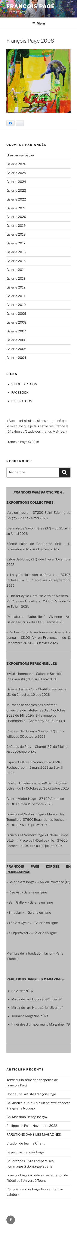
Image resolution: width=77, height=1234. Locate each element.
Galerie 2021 (15, 208)
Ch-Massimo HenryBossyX (26, 1117)
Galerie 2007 (16, 331)
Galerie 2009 (16, 314)
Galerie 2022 (16, 199)
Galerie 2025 (16, 173)
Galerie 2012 (15, 287)
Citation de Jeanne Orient (25, 1143)
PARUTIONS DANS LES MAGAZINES (33, 1135)
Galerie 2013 (16, 279)
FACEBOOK (20, 393)
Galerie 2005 (16, 349)
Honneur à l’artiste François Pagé (31, 1094)
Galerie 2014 (16, 270)
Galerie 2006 (16, 340)
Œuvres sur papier (20, 155)
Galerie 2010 (16, 305)
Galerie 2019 (16, 226)
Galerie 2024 (16, 182)
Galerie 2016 (16, 252)
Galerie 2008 (16, 322)
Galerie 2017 (15, 243)
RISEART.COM (22, 401)
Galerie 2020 (16, 217)
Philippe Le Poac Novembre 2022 (31, 1126)
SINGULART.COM (24, 384)
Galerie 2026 (16, 164)
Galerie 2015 (16, 261)
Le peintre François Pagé (25, 1152)
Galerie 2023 (16, 191)
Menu (41, 23)
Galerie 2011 (15, 296)
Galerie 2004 (16, 358)
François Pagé (30, 6)
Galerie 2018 (16, 234)
